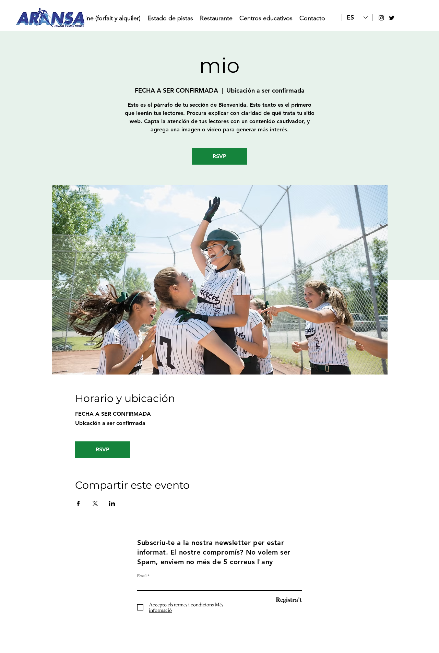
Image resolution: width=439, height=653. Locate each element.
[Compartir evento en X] (95, 503)
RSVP (219, 156)
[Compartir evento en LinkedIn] (112, 503)
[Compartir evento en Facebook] (78, 503)
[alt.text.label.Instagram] (381, 17)
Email (141, 575)
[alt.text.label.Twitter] (391, 17)
